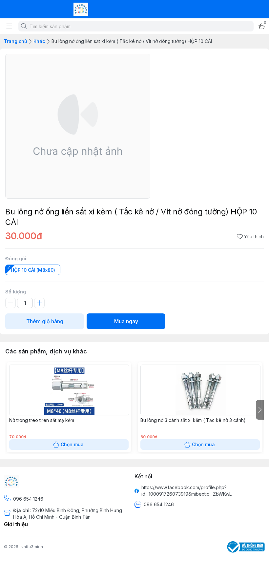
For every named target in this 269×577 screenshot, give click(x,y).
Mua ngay (126, 321)
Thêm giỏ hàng (44, 321)
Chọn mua (72, 444)
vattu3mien (32, 546)
